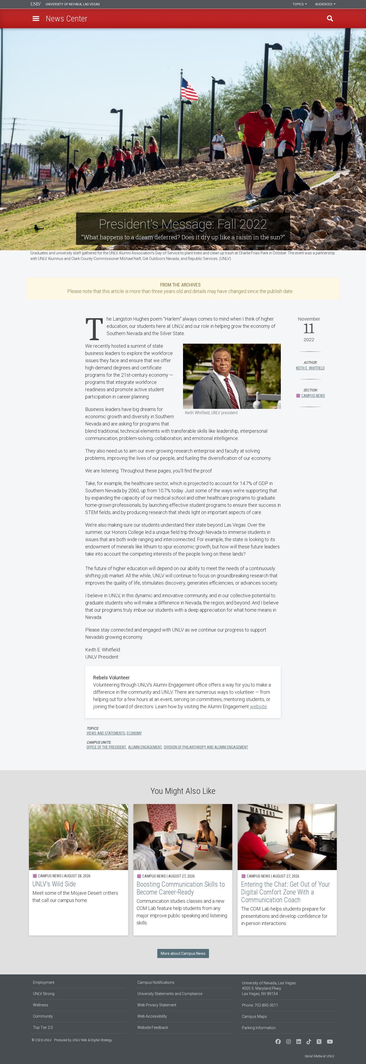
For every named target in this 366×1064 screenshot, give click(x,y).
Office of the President (106, 747)
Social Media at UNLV (319, 1056)
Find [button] (330, 18)
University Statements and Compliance (169, 994)
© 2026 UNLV (41, 1040)
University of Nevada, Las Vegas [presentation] (73, 4)
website (258, 706)
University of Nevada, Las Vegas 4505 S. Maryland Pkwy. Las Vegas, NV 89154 (269, 988)
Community (43, 1016)
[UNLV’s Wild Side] (78, 870)
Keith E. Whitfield (310, 368)
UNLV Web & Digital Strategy (92, 1040)
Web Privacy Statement (156, 1005)
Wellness (40, 1005)
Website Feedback (152, 1027)
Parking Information (259, 1028)
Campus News (313, 396)
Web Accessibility (152, 1016)
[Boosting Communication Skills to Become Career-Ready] (183, 870)
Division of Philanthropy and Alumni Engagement (206, 747)
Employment (43, 982)
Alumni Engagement (145, 747)
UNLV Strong (43, 994)
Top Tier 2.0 (43, 1027)
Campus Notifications (155, 982)
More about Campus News (183, 953)
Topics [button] (298, 4)
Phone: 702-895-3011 (260, 1005)
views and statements (106, 733)
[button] (36, 18)
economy (134, 733)
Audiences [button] (324, 4)
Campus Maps (254, 1016)
